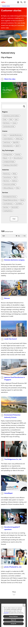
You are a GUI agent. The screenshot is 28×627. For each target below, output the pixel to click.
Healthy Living (19, 138)
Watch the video (9, 79)
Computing (17, 154)
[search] (21, 2)
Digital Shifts (16, 142)
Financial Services (7, 177)
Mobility (14, 173)
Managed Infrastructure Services (10, 200)
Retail (15, 177)
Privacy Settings (13, 616)
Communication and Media (9, 184)
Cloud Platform (19, 203)
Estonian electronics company (14, 260)
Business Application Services (9, 196)
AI (10, 158)
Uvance (5, 135)
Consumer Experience (8, 138)
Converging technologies (8, 161)
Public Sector (6, 180)
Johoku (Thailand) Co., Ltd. (13, 567)
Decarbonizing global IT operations (12, 528)
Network (5, 158)
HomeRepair (8, 493)
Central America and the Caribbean (11, 115)
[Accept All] (6, 612)
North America (6, 123)
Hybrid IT (18, 145)
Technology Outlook (7, 154)
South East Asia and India (8, 126)
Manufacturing (6, 173)
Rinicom (7, 298)
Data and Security (18, 158)
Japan (16, 119)
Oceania (14, 123)
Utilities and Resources (8, 188)
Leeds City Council (10, 339)
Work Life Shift (14, 207)
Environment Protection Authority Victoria (12, 416)
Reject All (13, 620)
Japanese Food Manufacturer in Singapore (14, 379)
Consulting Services (7, 210)
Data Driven (5, 207)
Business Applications (8, 145)
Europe (4, 119)
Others (17, 188)
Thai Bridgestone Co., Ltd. (12, 459)
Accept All (13, 623)
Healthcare (14, 180)
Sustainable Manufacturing (15, 135)
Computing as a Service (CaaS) (10, 165)
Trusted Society (6, 142)
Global (10, 119)
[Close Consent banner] (24, 605)
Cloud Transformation (8, 203)
